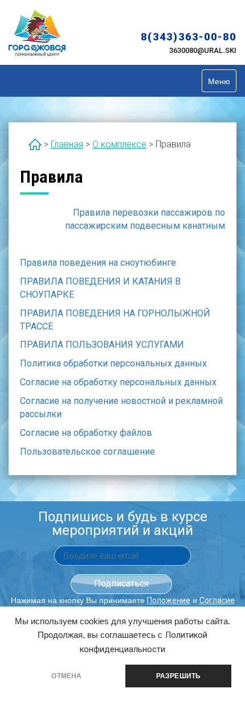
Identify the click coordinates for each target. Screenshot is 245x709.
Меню (219, 80)
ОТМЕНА (66, 676)
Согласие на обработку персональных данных (118, 382)
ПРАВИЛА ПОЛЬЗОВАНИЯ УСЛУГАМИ (102, 344)
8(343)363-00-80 (188, 37)
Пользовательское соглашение (87, 451)
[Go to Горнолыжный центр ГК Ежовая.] (35, 144)
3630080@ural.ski (202, 50)
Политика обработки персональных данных (113, 363)
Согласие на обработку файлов (86, 432)
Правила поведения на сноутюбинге (98, 262)
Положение (168, 600)
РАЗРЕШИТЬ (178, 676)
